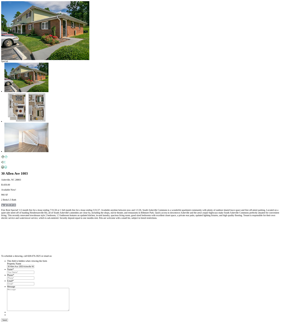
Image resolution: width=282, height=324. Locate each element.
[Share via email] (3, 162)
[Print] (4, 168)
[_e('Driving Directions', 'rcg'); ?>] (4, 157)
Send (4, 320)
